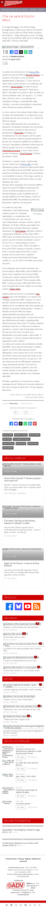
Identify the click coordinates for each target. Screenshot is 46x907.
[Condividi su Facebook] (12, 52)
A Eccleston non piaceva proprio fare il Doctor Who (22, 649)
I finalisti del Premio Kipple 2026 (16, 719)
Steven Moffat (16, 86)
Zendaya (41, 10)
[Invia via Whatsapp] (26, 52)
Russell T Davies (33, 74)
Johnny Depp (15, 288)
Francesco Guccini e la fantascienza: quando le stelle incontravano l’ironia (28, 751)
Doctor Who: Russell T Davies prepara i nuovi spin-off (22, 479)
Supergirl (33, 10)
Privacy (21, 859)
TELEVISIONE (11, 471)
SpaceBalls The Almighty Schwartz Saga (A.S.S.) (21, 830)
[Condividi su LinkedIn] (30, 52)
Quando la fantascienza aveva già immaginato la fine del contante (23, 732)
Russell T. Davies (21, 435)
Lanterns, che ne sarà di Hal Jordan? (18, 699)
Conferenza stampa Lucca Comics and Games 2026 (20, 844)
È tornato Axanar (23, 803)
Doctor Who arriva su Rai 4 (14, 637)
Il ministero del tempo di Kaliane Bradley (26, 791)
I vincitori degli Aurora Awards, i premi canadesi (22, 689)
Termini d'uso (11, 859)
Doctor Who (34, 71)
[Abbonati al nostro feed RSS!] (37, 606)
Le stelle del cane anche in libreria (27, 763)
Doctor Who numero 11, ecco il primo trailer (21, 670)
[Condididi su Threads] (21, 52)
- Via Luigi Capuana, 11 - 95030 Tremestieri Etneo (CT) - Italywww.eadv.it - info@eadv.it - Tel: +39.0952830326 (25, 889)
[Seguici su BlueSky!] (18, 606)
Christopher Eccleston (11, 150)
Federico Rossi (17, 56)
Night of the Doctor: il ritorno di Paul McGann (21, 564)
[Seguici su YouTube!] (27, 606)
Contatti (23, 861)
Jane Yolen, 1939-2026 (26, 776)
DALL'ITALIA (20, 746)
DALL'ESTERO (20, 774)
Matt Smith (18, 132)
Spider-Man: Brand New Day (11, 10)
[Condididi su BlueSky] (16, 52)
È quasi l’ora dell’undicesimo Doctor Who (20, 660)
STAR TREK (19, 801)
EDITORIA (19, 760)
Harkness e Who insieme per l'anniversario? (21, 627)
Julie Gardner (8, 448)
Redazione (36, 859)
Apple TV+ (25, 10)
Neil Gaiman (20, 231)
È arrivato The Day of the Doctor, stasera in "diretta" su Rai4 (20, 521)
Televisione (13, 403)
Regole (28, 859)
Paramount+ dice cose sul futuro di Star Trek (21, 709)
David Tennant (26, 153)
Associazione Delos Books (23, 874)
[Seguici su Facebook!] (9, 606)
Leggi (22, 757)
